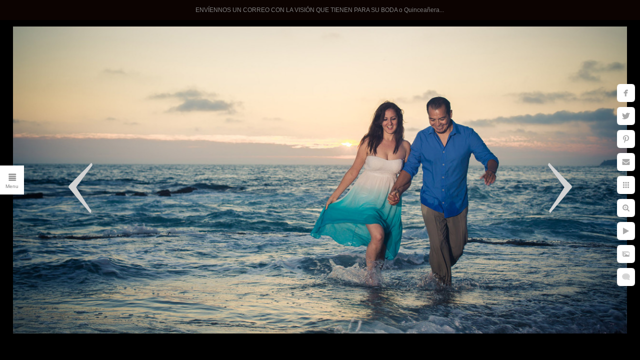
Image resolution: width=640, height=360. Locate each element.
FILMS (119, 257)
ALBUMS (114, 278)
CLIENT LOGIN (101, 237)
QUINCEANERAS (96, 135)
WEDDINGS (107, 114)
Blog (123, 299)
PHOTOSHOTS (101, 175)
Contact (117, 217)
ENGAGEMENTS (97, 155)
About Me (113, 196)
